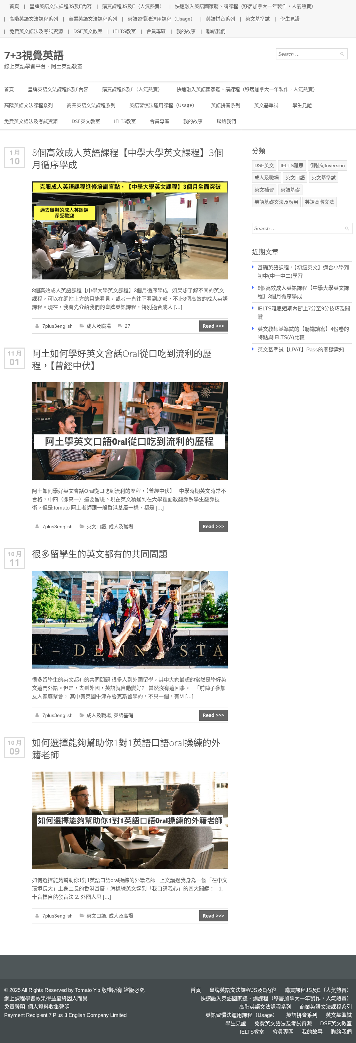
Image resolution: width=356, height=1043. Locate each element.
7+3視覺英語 (34, 55)
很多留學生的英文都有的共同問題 (100, 554)
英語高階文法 (319, 202)
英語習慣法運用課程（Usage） (161, 19)
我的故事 (186, 31)
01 (14, 362)
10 (14, 161)
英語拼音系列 (220, 19)
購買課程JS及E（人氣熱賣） (133, 6)
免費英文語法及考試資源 (36, 31)
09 (14, 751)
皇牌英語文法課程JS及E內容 (61, 6)
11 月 (15, 353)
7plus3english (57, 326)
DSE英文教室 (88, 31)
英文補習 (264, 190)
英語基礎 (123, 715)
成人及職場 (99, 326)
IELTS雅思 (292, 165)
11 (14, 562)
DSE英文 (264, 165)
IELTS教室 (124, 31)
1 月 (14, 152)
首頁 (14, 6)
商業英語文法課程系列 (92, 19)
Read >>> (213, 326)
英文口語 (96, 526)
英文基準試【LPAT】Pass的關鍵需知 (301, 349)
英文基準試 (257, 19)
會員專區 (156, 31)
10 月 (15, 554)
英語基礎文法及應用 (276, 202)
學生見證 (290, 19)
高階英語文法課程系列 (33, 19)
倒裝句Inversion (327, 165)
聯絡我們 (216, 31)
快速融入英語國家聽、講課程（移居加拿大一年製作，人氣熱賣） (245, 6)
